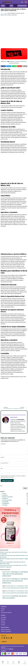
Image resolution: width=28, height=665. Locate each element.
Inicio (2, 13)
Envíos (2, 610)
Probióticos (5, 498)
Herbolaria (4, 495)
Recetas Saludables (7, 500)
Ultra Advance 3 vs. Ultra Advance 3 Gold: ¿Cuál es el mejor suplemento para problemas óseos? (15, 574)
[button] (25, 2)
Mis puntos (3, 619)
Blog (6, 13)
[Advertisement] (14, 32)
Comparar (3, 624)
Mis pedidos (3, 617)
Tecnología (4, 505)
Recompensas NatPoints (6, 612)
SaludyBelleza (5, 503)
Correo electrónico (5, 462)
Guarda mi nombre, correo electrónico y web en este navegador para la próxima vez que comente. (13, 476)
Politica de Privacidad (5, 629)
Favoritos (3, 621)
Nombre (2, 457)
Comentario (3, 443)
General (5, 61)
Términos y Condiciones (6, 631)
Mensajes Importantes (7, 496)
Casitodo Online (6, 572)
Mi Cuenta (3, 622)
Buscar (1, 485)
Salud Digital (5, 501)
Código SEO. (11, 648)
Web (1, 468)
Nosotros (3, 608)
